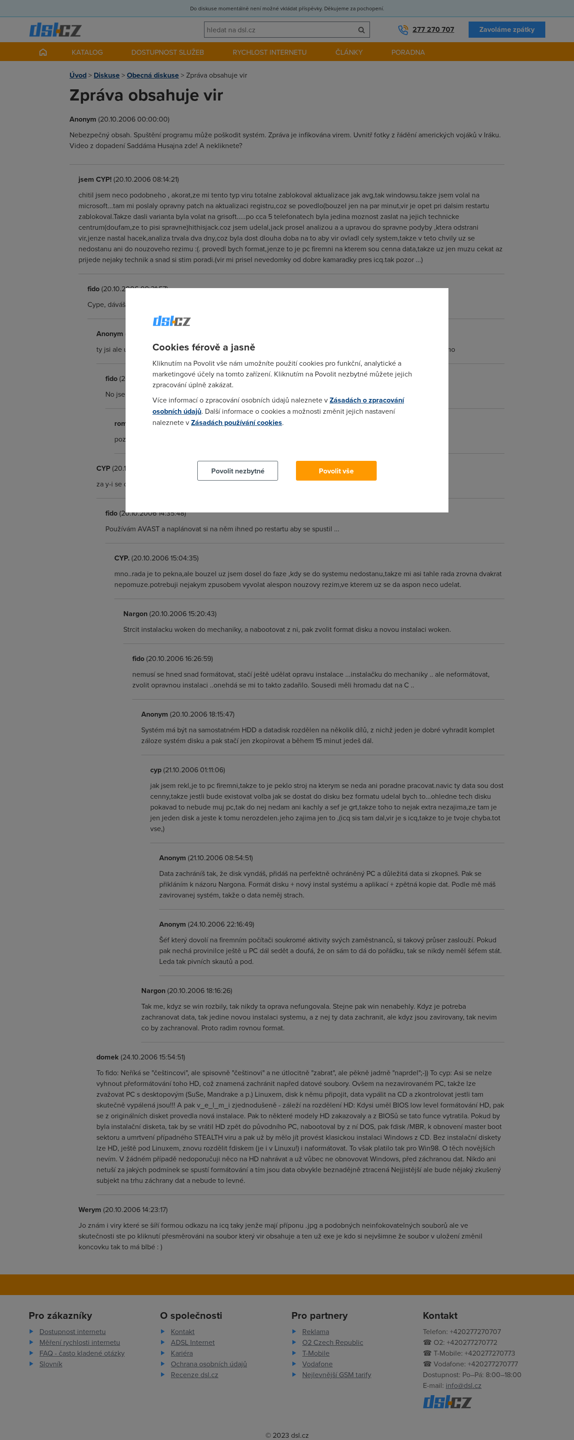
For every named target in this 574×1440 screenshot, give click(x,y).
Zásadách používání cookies (236, 422)
